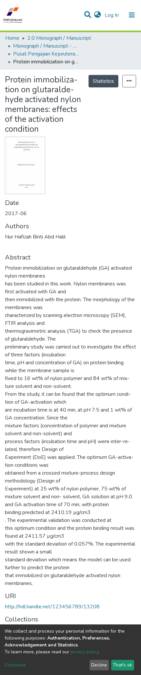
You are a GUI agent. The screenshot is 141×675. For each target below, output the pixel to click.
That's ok (122, 665)
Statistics (103, 81)
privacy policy (84, 652)
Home (12, 38)
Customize (15, 665)
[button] (97, 15)
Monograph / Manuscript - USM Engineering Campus (46, 46)
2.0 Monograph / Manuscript (59, 38)
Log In (112, 15)
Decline (99, 665)
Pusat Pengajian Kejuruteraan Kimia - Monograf (46, 53)
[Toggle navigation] (132, 15)
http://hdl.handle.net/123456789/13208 (52, 606)
